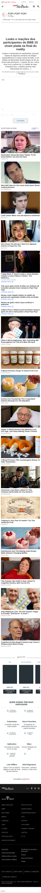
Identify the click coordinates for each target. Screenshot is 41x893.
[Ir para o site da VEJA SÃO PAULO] (20, 7)
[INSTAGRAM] (37, 788)
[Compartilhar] (33, 115)
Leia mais (20, 121)
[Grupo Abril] (6, 2)
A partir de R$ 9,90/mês (10, 692)
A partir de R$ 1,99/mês (26, 692)
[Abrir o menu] (3, 6)
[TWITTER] (34, 788)
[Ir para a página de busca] (38, 6)
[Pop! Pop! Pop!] (5, 14)
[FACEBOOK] (31, 788)
